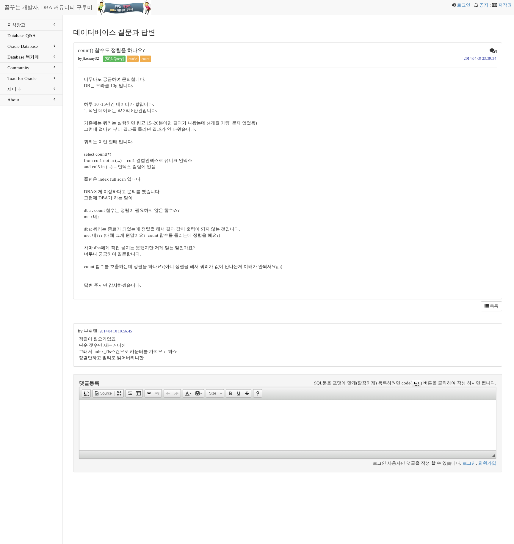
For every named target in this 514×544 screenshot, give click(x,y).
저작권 (505, 5)
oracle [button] (132, 59)
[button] (86, 393)
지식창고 (16, 25)
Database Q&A (21, 35)
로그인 (463, 5)
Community (18, 67)
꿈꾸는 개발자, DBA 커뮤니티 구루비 (48, 7)
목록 (493, 306)
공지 (483, 5)
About (13, 99)
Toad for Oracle (22, 78)
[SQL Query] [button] (114, 59)
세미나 (14, 89)
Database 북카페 (23, 57)
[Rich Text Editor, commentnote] (287, 425)
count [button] (145, 59)
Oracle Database (22, 46)
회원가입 (487, 463)
